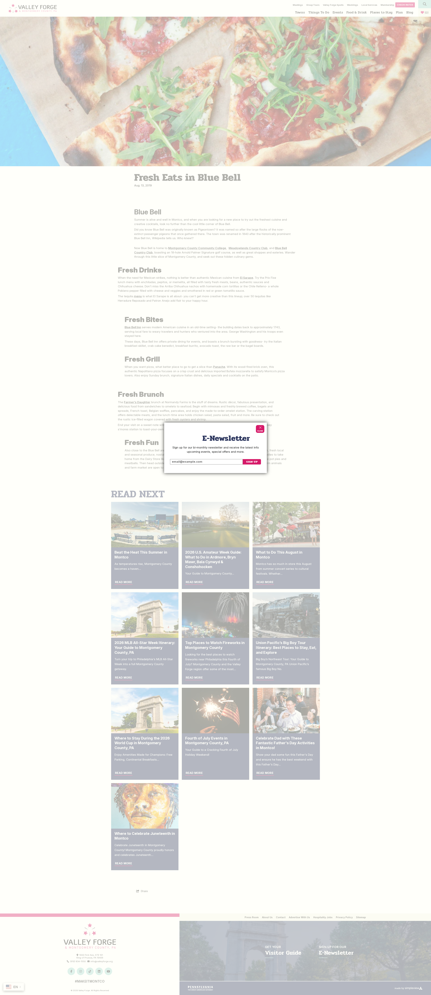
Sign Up (252, 462)
